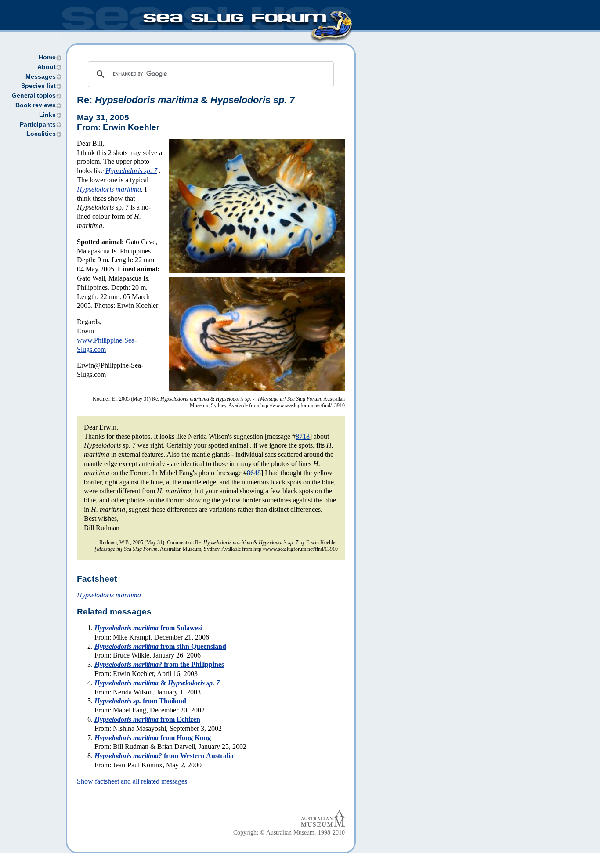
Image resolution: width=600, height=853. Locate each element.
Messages (40, 76)
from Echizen (147, 719)
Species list (38, 86)
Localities (41, 133)
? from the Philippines (159, 664)
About (46, 67)
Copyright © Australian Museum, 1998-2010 (289, 832)
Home (47, 57)
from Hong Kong (152, 737)
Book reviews (35, 105)
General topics (34, 95)
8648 (254, 473)
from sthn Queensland (160, 646)
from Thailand (140, 701)
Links (47, 115)
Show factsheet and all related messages (132, 781)
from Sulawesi (148, 628)
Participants (38, 124)
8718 (303, 436)
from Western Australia (164, 755)
